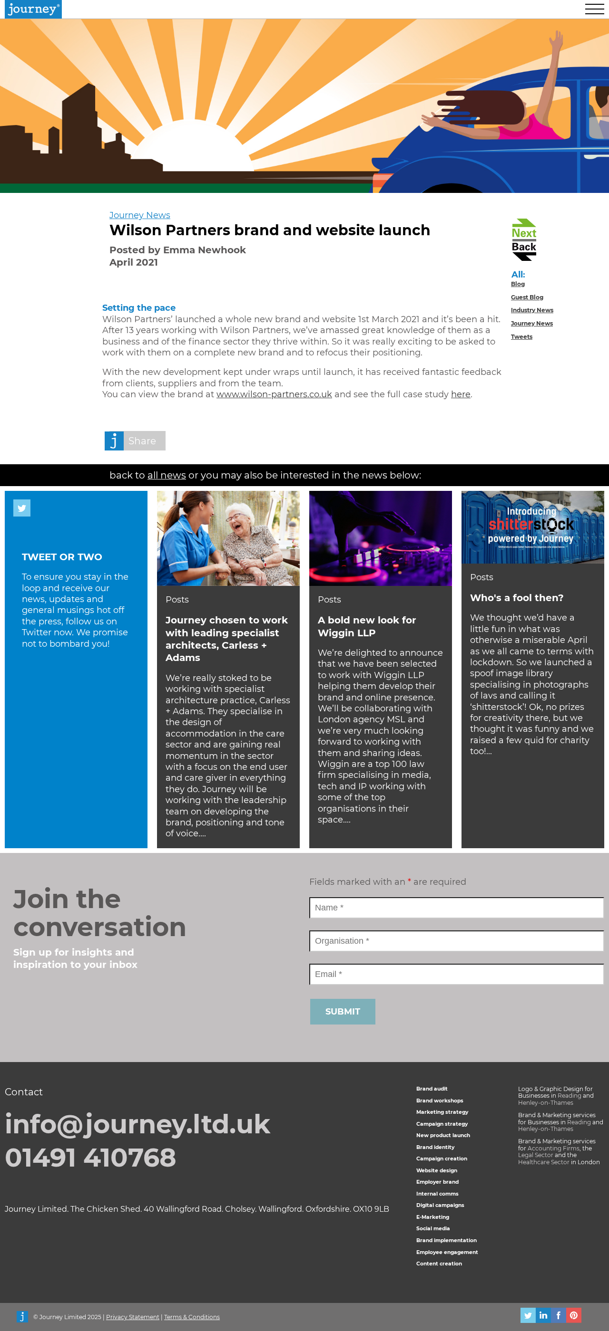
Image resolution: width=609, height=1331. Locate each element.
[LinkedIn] (543, 1316)
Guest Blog (527, 297)
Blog (518, 283)
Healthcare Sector (544, 1162)
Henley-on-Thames (545, 1102)
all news (166, 475)
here (461, 394)
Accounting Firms (554, 1148)
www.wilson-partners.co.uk (274, 394)
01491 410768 (91, 1157)
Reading (569, 1095)
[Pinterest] (573, 1316)
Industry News (532, 310)
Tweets (521, 336)
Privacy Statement (132, 1317)
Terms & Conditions (192, 1317)
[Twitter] (528, 1316)
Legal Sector (535, 1155)
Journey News (139, 215)
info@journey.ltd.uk (138, 1124)
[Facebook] (558, 1316)
